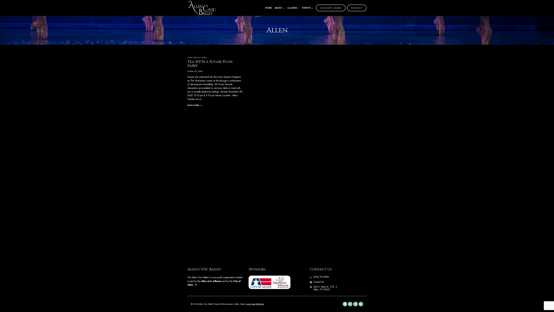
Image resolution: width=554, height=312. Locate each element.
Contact (357, 7)
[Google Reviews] (361, 304)
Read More (194, 105)
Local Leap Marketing (255, 304)
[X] (350, 304)
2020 (189, 57)
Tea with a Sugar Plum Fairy (210, 63)
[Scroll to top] (547, 300)
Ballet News (200, 57)
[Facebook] (345, 304)
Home (268, 8)
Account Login (331, 7)
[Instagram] (355, 304)
